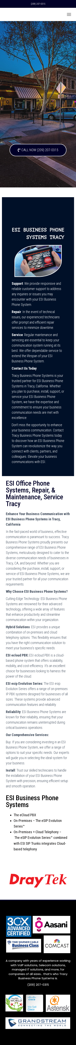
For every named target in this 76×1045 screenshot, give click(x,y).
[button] (38, 150)
